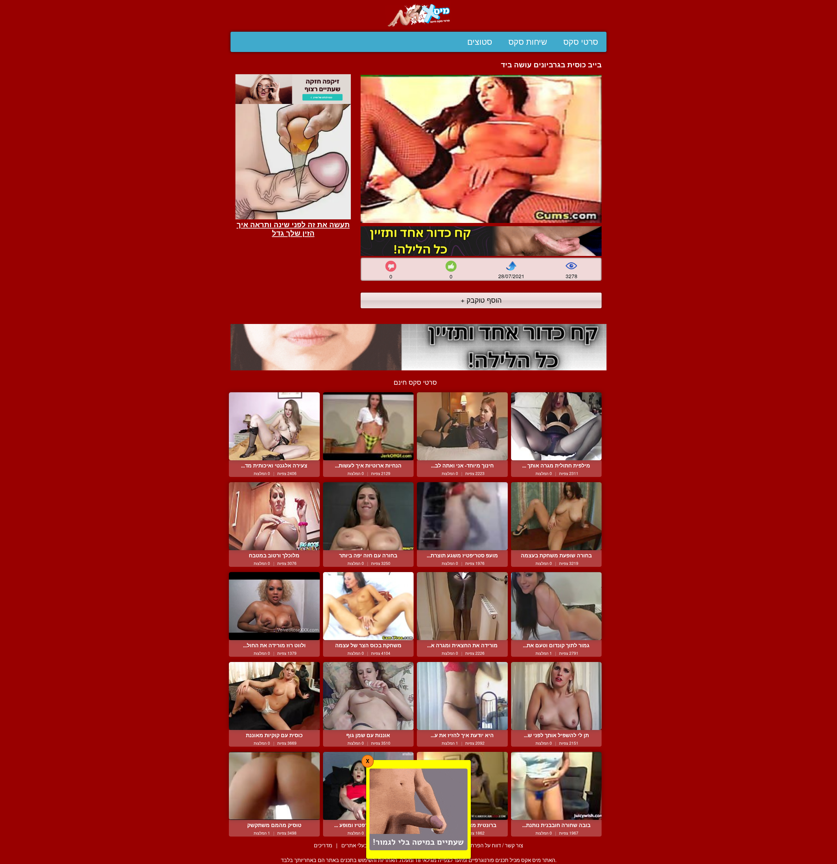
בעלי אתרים (354, 845)
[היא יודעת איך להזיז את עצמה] (462, 696)
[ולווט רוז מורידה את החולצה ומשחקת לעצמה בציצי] (274, 606)
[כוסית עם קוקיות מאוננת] (274, 696)
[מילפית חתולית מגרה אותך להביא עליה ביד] (556, 426)
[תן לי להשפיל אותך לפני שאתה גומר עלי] (556, 696)
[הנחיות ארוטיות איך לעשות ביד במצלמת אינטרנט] (368, 426)
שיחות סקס (527, 41)
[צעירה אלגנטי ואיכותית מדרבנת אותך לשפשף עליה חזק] (274, 426)
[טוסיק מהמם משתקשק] (274, 786)
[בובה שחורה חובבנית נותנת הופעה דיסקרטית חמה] (556, 786)
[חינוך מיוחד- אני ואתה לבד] (462, 426)
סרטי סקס (580, 41)
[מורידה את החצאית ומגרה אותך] (462, 606)
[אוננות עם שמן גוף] (368, 696)
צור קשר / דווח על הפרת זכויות (489, 845)
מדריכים (323, 845)
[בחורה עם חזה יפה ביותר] (368, 516)
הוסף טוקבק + (481, 300)
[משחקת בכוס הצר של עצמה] (368, 606)
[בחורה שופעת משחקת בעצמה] (556, 516)
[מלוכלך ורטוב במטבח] (274, 516)
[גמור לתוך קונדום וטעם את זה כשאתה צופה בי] (556, 606)
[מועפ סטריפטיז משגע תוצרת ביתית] (462, 516)
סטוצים (479, 41)
